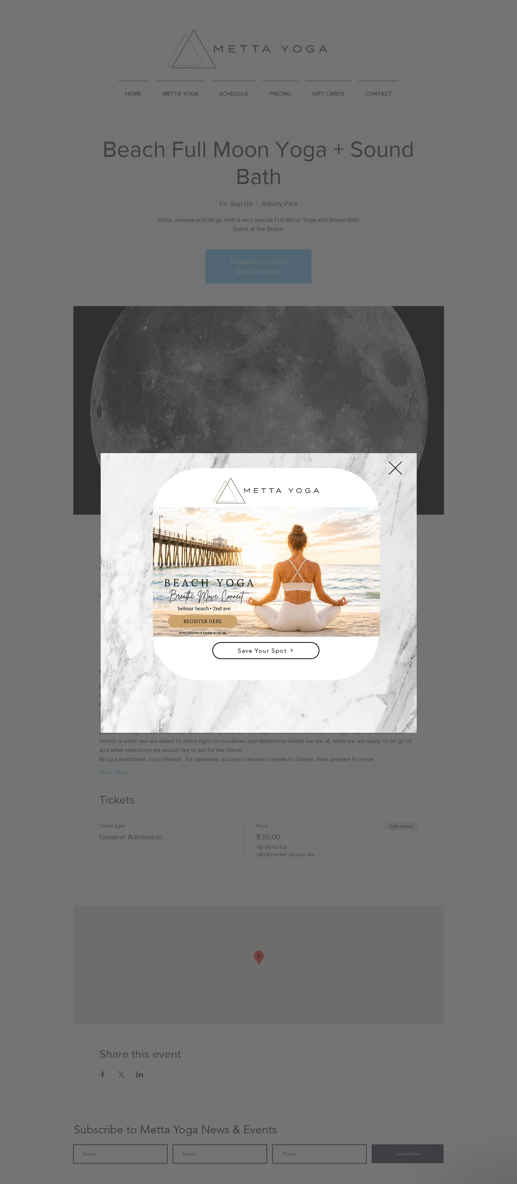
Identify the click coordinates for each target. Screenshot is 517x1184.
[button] (395, 468)
